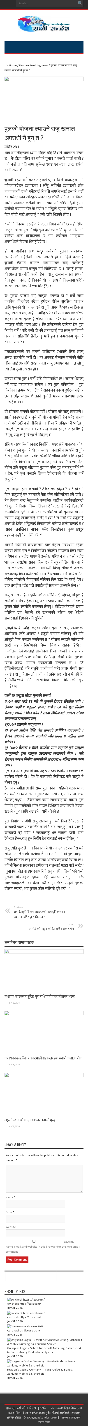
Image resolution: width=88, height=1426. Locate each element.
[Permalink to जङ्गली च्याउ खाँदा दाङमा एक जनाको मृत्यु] (44, 1076)
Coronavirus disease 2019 (23, 1330)
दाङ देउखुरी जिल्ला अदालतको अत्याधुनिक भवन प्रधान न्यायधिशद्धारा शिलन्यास (39, 912)
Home (13, 65)
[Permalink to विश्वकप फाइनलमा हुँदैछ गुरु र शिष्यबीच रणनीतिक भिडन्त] (44, 952)
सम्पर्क (43, 1408)
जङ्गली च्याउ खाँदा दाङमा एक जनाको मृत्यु (30, 1120)
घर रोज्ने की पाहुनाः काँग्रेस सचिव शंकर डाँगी (51, 927)
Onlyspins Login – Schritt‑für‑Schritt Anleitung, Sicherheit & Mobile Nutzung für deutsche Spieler (44, 1350)
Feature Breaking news (33, 65)
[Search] (80, 3)
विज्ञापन (33, 1408)
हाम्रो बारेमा (23, 1408)
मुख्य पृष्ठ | (11, 1408)
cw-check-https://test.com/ (24, 1303)
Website (11, 1226)
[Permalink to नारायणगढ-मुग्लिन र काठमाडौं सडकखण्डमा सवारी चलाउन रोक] (44, 1014)
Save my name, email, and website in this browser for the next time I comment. (43, 1246)
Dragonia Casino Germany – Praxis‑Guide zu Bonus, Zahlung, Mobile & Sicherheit (39, 1371)
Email (9, 1212)
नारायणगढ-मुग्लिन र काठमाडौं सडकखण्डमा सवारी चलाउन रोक (43, 1058)
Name (9, 1197)
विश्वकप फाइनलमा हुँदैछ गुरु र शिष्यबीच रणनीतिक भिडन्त (40, 996)
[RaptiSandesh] (44, 28)
